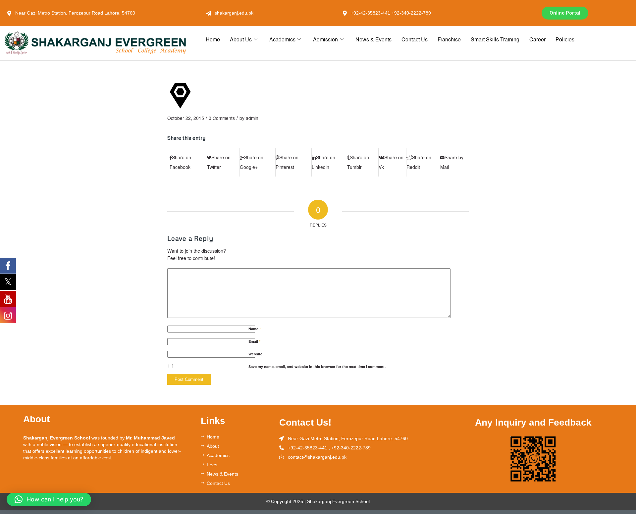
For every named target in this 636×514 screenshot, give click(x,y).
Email (254, 341)
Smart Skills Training (495, 39)
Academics (282, 39)
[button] (49, 499)
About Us (241, 39)
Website (255, 353)
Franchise (449, 39)
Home (213, 39)
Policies (565, 39)
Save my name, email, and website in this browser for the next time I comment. (317, 366)
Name (254, 328)
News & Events (373, 39)
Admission (325, 39)
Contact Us (414, 39)
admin (252, 118)
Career (537, 39)
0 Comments (222, 118)
